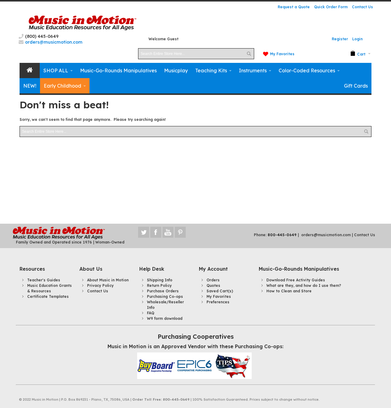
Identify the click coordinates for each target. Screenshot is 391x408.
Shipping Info (159, 280)
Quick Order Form (331, 7)
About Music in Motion (108, 280)
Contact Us (362, 7)
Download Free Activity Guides (295, 280)
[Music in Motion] (82, 23)
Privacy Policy (100, 285)
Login (357, 39)
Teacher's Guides (43, 280)
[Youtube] (169, 232)
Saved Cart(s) (219, 291)
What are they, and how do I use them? (303, 285)
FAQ (150, 313)
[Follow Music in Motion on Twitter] (144, 232)
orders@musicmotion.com (326, 235)
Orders (213, 280)
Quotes (213, 285)
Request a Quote (294, 7)
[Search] (248, 53)
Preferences (217, 302)
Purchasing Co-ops (165, 296)
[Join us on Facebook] (156, 232)
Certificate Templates (48, 296)
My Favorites (282, 54)
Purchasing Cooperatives (196, 336)
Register (340, 39)
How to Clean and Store (289, 291)
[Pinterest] (180, 232)
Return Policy (159, 285)
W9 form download (164, 318)
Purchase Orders (163, 291)
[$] (358, 53)
